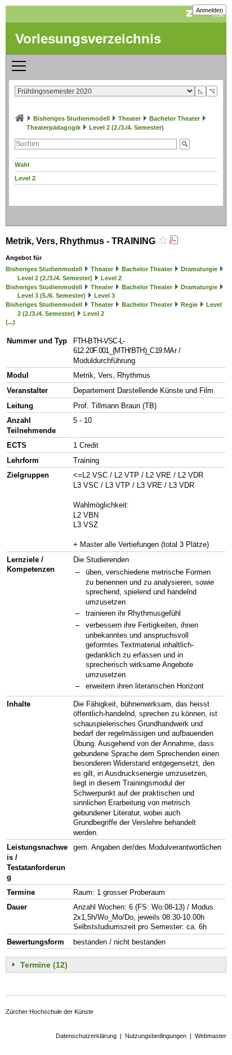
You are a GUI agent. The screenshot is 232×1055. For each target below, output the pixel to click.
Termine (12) (44, 964)
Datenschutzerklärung (86, 1035)
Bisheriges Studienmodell (71, 118)
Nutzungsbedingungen (155, 1035)
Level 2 (25, 178)
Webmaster (210, 1035)
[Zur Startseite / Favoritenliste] (20, 118)
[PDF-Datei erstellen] (173, 241)
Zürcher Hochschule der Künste (49, 1011)
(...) (10, 322)
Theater (129, 118)
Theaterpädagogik (53, 127)
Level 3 (104, 295)
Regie (189, 304)
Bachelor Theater (174, 118)
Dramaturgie (199, 269)
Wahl (22, 164)
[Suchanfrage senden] (185, 144)
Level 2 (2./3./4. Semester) (126, 127)
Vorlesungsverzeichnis (88, 38)
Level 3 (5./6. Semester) (51, 295)
